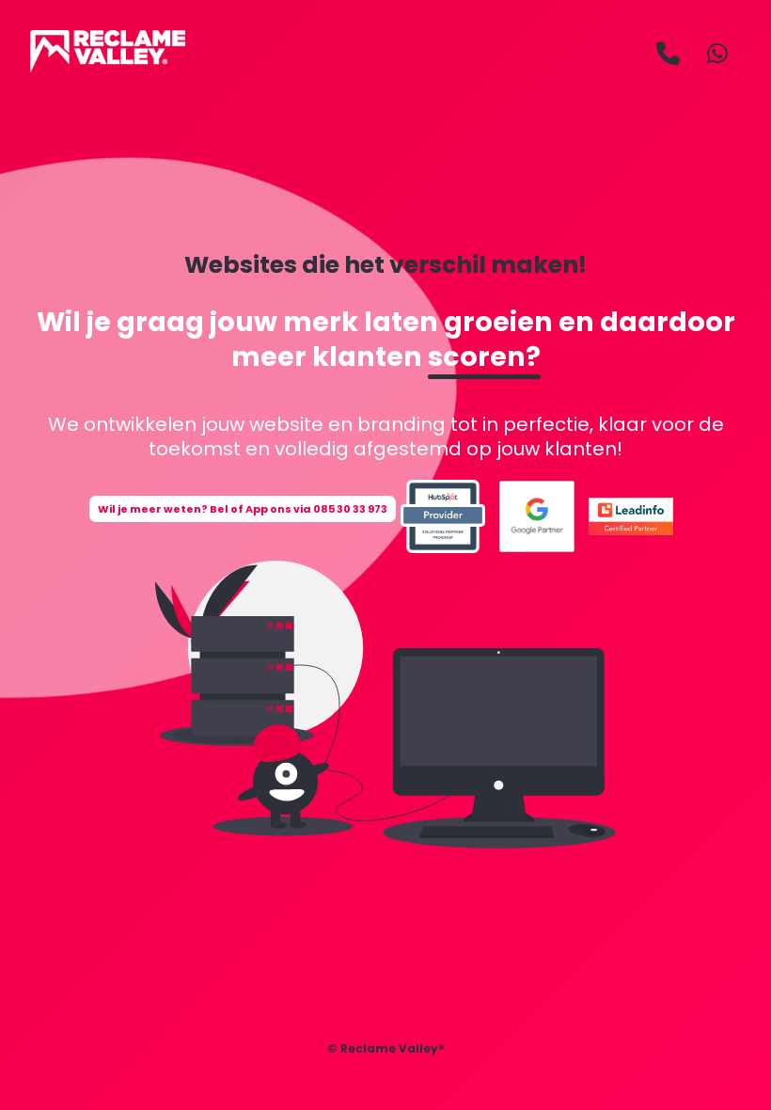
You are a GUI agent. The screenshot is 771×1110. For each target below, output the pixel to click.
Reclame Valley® (392, 1048)
